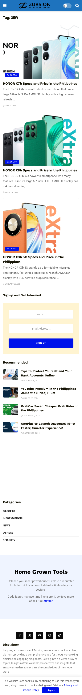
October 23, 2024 (31, 433)
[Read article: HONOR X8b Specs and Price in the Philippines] (41, 139)
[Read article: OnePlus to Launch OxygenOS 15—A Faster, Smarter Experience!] (10, 427)
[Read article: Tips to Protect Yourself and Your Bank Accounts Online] (10, 374)
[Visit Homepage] (34, 5)
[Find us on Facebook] (19, 635)
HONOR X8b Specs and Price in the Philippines (40, 170)
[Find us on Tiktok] (59, 635)
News (6, 525)
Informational (13, 518)
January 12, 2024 (31, 416)
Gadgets (12, 75)
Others (8, 532)
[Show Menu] (4, 5)
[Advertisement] (41, 468)
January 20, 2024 (13, 284)
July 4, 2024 (10, 106)
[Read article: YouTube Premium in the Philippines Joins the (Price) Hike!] (10, 392)
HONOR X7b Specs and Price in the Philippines (40, 83)
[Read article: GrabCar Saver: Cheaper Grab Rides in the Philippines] (10, 409)
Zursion (48, 601)
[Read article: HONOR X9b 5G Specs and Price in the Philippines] (41, 225)
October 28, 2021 (31, 380)
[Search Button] (77, 5)
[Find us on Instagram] (49, 635)
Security (9, 540)
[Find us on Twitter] (29, 635)
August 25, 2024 (30, 398)
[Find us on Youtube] (39, 635)
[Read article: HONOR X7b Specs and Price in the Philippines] (41, 52)
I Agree (50, 690)
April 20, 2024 (11, 192)
